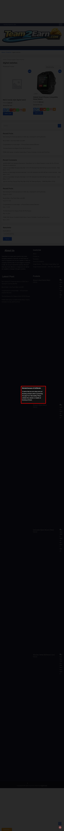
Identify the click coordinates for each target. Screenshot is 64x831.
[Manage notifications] (60, 827)
